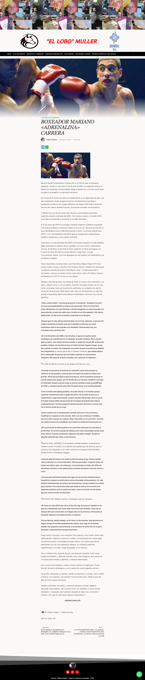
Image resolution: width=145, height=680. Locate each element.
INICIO (9, 54)
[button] (139, 674)
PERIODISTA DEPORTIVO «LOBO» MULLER (104, 54)
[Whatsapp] (77, 672)
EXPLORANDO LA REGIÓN (82, 54)
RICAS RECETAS (69, 54)
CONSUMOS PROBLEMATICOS (54, 54)
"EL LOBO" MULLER (71, 41)
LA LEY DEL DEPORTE (19, 54)
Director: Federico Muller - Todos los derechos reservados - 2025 (72, 678)
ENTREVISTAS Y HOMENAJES (35, 54)
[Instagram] (72, 672)
